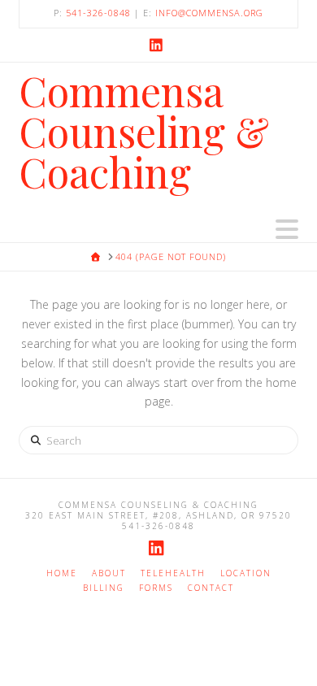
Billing (103, 588)
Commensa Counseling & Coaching (144, 132)
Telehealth (173, 573)
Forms (156, 588)
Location (245, 573)
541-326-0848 (98, 13)
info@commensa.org (209, 13)
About (109, 573)
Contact (211, 588)
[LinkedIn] (158, 45)
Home (61, 573)
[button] (287, 229)
